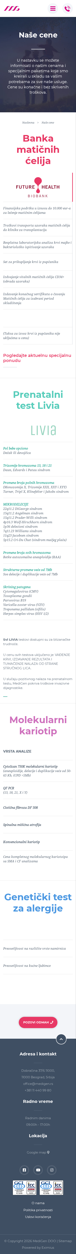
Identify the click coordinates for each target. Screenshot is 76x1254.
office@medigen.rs (38, 1084)
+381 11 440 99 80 (38, 1090)
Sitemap (65, 1241)
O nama (38, 1203)
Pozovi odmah (36, 1022)
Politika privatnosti (38, 1210)
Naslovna (28, 122)
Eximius (48, 1248)
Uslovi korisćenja (38, 1217)
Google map (37, 1152)
